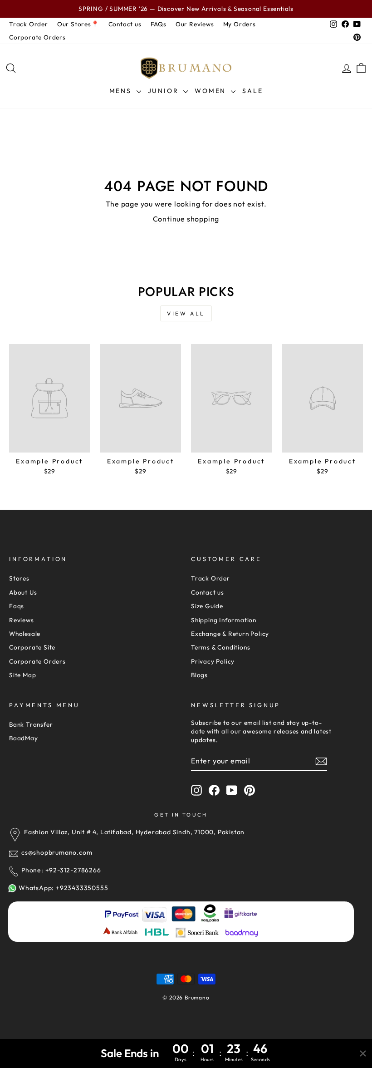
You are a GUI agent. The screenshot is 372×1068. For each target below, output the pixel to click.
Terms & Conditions (220, 647)
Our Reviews (195, 24)
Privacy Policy (213, 661)
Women (212, 91)
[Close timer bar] (363, 1053)
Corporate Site (32, 647)
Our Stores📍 (78, 24)
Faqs (16, 606)
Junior (164, 91)
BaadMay (23, 738)
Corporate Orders (37, 37)
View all (186, 313)
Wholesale (24, 634)
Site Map (22, 675)
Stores (19, 578)
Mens (121, 91)
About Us (23, 592)
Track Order (28, 24)
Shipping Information (223, 620)
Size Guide (207, 606)
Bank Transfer (31, 724)
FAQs (158, 24)
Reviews (21, 620)
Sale (252, 91)
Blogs (199, 675)
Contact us (125, 24)
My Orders (239, 24)
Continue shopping (186, 218)
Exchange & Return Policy (230, 634)
